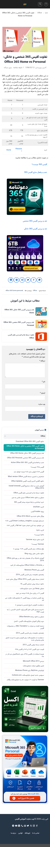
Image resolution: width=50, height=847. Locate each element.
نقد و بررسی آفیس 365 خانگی (35, 228)
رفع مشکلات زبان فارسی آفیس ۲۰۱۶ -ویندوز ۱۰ (28, 549)
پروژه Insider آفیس (37, 511)
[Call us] (22, 826)
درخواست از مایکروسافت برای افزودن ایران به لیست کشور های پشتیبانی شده (25, 639)
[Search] (40, 4)
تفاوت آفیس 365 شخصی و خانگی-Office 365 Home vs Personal (25, 447)
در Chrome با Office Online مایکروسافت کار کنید (27, 565)
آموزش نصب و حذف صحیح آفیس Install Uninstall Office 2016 (26, 487)
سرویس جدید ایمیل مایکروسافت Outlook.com (28, 675)
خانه (46, 13)
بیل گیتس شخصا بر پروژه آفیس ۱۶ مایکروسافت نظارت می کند (24, 599)
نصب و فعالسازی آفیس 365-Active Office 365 (27, 462)
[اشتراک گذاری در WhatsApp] (39, 280)
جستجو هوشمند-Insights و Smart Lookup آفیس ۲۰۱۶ (24, 521)
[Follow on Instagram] (34, 826)
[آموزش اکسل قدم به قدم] (25, 709)
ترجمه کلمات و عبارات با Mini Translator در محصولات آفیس (25, 627)
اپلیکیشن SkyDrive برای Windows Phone (29, 670)
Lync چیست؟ (39, 535)
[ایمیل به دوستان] (22, 280)
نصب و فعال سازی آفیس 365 (35, 172)
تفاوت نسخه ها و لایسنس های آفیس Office (28, 493)
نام (43, 381)
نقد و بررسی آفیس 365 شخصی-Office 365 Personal (25, 458)
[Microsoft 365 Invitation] (25, 197)
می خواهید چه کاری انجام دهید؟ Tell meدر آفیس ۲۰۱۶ (25, 525)
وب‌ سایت (41, 404)
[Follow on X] (31, 826)
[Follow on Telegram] (13, 826)
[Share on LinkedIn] (10, 280)
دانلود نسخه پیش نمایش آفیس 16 (32, 584)
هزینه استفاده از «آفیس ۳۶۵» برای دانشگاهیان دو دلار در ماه (24, 655)
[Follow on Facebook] (37, 826)
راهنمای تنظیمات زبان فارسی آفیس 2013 (30, 633)
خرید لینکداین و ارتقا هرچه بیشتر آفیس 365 (29, 502)
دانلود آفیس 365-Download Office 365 (30, 441)
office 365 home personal (14, 290)
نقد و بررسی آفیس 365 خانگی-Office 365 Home (27, 453)
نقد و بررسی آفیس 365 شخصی (35, 221)
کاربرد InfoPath (38, 507)
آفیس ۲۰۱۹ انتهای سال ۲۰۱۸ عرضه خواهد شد (29, 472)
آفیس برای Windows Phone (34, 570)
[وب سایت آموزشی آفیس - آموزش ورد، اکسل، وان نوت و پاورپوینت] (25, 4)
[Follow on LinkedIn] (19, 826)
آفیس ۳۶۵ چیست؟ (37, 467)
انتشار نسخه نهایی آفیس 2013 (33, 645)
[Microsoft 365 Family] (25, 253)
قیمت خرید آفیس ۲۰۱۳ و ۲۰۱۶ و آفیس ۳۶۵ (29, 649)
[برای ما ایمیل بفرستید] (25, 826)
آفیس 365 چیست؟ (39, 164)
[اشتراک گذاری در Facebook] (33, 280)
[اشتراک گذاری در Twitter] (28, 280)
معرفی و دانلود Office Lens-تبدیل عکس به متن (28, 497)
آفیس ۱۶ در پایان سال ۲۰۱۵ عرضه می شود (30, 593)
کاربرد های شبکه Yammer (35, 539)
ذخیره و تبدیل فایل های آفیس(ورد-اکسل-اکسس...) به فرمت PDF (25, 610)
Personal (19, 150)
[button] (46, 4)
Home (8, 150)
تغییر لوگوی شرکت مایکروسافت (33, 666)
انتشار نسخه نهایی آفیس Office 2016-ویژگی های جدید (25, 579)
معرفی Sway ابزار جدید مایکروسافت (32, 588)
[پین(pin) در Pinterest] (16, 280)
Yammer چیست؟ (38, 544)
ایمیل (42, 393)
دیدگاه (42, 361)
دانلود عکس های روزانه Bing (34, 553)
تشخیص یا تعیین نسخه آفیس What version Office (26, 476)
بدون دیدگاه (8, 67)
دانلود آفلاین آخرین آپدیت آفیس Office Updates (27, 481)
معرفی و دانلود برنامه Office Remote (31, 617)
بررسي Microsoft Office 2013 (33, 661)
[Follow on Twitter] (28, 826)
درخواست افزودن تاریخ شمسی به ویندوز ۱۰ (29, 605)
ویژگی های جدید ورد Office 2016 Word (30, 516)
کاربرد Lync (40, 530)
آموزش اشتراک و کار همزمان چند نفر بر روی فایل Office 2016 (25, 559)
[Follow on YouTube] (16, 826)
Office (39, 13)
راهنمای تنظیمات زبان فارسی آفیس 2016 (30, 574)
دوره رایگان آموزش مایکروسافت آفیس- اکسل (29, 621)
